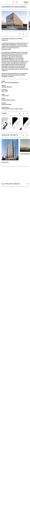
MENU (26, 2)
